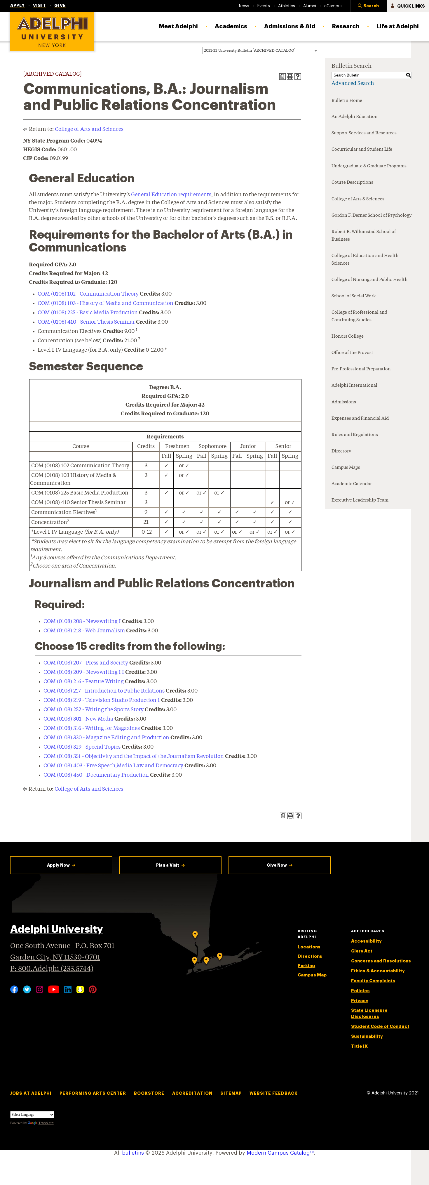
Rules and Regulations (355, 435)
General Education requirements (171, 194)
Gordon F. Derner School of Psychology (371, 216)
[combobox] (260, 50)
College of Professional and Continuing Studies (359, 316)
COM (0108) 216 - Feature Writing (83, 681)
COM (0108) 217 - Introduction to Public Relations (104, 691)
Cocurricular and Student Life (362, 150)
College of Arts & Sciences (358, 199)
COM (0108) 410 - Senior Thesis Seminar (86, 322)
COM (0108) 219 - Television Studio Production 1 (101, 700)
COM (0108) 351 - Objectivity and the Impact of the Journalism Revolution (133, 756)
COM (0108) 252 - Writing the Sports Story (93, 709)
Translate (46, 1123)
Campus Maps (346, 468)
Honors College (348, 336)
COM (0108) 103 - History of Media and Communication (105, 303)
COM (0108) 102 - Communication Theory (88, 294)
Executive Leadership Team (360, 500)
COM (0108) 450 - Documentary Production (96, 775)
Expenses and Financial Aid (360, 419)
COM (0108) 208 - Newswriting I (82, 621)
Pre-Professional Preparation (361, 369)
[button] (368, 6)
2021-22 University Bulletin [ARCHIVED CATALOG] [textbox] (249, 51)
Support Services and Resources (364, 133)
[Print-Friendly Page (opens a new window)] (290, 76)
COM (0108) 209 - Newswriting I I (83, 672)
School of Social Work (354, 296)
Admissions (344, 402)
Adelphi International (354, 386)
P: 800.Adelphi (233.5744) (51, 969)
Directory (341, 451)
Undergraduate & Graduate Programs (369, 166)
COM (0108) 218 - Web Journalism (84, 631)
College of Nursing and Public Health (370, 280)
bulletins (133, 1152)
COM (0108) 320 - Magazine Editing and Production (106, 737)
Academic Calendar (352, 484)
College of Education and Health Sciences (365, 260)
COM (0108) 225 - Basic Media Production (88, 312)
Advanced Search (353, 83)
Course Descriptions (352, 183)
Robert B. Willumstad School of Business (364, 236)
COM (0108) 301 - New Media (78, 719)
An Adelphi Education (355, 117)
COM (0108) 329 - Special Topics (82, 747)
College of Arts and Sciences (89, 129)
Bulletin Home (347, 101)
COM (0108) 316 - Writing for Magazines (91, 728)
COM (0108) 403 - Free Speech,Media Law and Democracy (113, 765)
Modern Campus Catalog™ (280, 1152)
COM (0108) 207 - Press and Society (85, 663)
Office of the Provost (352, 353)
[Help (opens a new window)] (297, 76)
